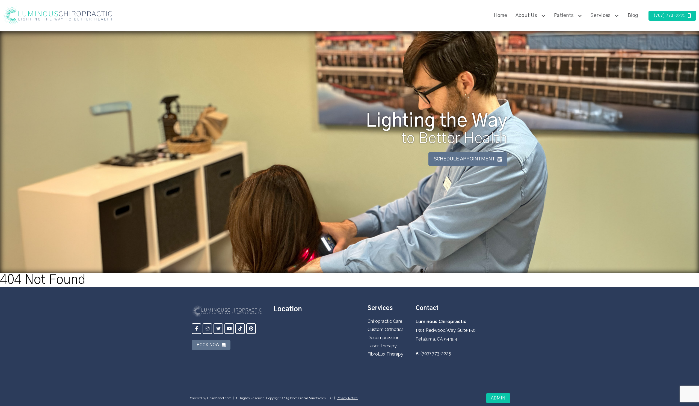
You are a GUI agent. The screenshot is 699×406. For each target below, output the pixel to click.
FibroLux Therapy (385, 354)
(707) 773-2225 (669, 15)
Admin (498, 398)
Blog (633, 15)
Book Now (208, 345)
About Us (526, 15)
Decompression (383, 337)
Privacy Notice (347, 398)
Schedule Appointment (464, 159)
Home (500, 15)
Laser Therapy (382, 345)
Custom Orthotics (386, 329)
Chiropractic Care (385, 321)
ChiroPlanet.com (219, 398)
